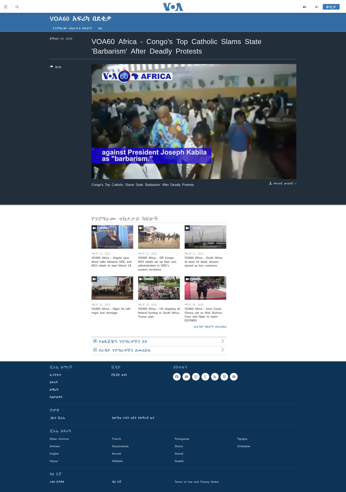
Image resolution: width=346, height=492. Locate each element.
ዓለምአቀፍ (56, 397)
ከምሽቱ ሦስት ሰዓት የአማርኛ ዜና (133, 418)
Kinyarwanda (120, 446)
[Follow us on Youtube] (186, 377)
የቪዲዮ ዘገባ (119, 375)
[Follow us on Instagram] (196, 377)
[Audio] (317, 7)
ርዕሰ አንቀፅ (57, 482)
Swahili (179, 461)
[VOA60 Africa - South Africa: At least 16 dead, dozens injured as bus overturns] (205, 237)
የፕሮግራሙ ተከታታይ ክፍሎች (72, 28)
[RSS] (215, 377)
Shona (179, 446)
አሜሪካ (54, 390)
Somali (179, 453)
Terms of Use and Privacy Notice (197, 482)
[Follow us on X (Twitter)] (205, 377)
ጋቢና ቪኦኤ (57, 418)
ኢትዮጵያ (55, 375)
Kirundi (116, 453)
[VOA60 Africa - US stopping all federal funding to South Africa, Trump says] (159, 288)
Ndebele (117, 461)
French (116, 439)
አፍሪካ (54, 382)
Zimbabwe (243, 446)
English (54, 453)
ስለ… (101, 28)
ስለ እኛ (116, 482)
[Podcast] (224, 377)
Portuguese (182, 439)
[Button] (56, 67)
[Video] (305, 7)
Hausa (54, 461)
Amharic (55, 446)
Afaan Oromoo (59, 439)
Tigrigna (242, 439)
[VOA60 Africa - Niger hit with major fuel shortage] (112, 288)
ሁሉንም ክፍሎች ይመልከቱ (210, 326)
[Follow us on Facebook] (177, 377)
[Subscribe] (233, 377)
